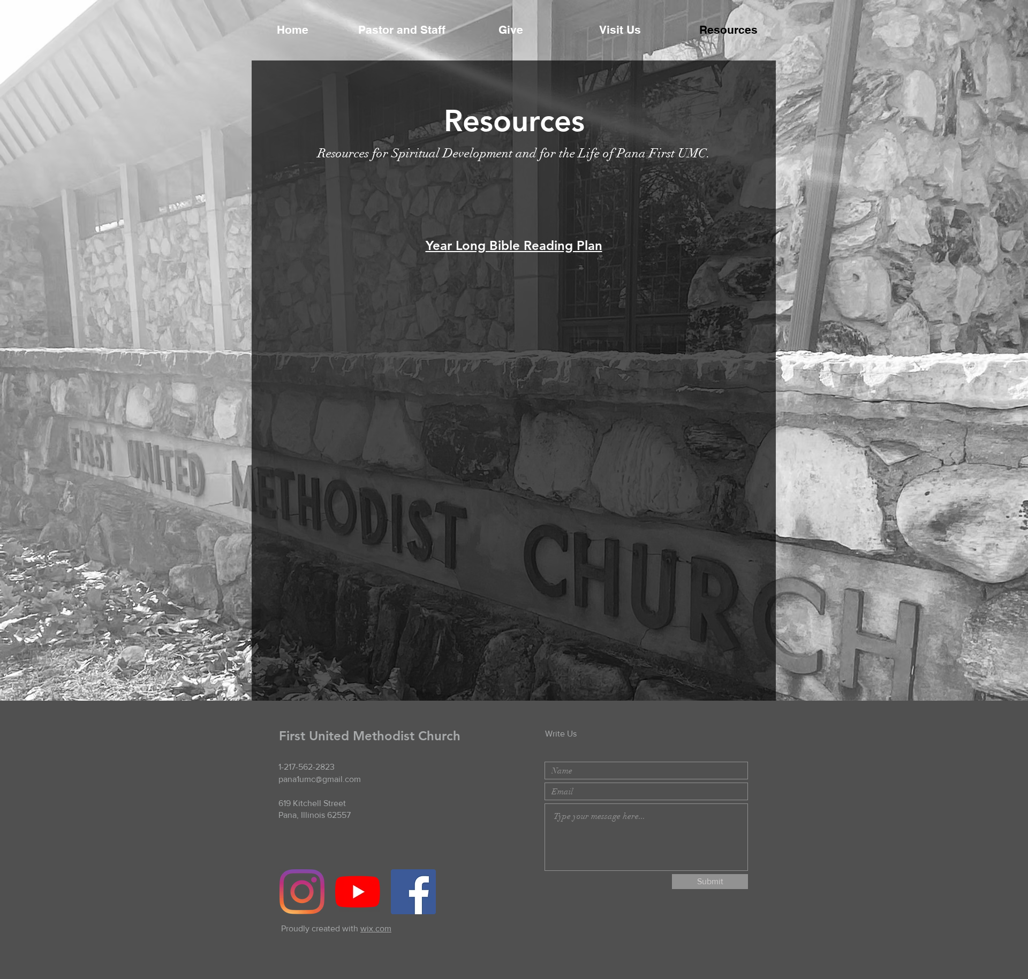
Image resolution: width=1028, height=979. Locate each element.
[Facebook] (413, 891)
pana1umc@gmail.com (319, 779)
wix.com (375, 928)
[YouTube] (357, 891)
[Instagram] (301, 891)
